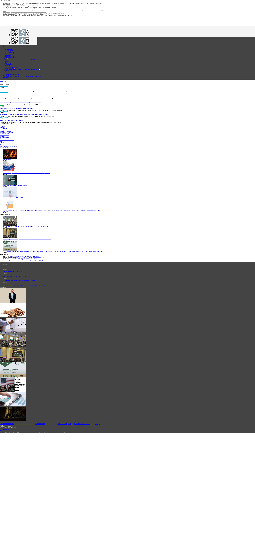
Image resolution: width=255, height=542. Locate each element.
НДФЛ (54, 424)
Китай (18, 424)
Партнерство (6, 75)
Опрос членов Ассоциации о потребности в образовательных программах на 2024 (22, 69)
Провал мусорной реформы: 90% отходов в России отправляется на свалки (30, 257)
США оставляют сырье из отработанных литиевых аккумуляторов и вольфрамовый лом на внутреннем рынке (24, 12)
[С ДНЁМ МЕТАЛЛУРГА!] (10, 158)
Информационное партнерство (11, 57)
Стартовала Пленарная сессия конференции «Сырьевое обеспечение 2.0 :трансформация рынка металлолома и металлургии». (28, 8)
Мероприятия (6, 65)
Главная (1, 81)
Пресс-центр (6, 47)
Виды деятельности (9, 64)
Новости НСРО (8, 55)
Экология (2, 105)
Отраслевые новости (9, 56)
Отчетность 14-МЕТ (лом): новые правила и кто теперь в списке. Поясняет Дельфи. (19, 6)
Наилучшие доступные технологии (12, 74)
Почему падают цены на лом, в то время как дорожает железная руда (23, 258)
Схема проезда (3, 430)
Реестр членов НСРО (8, 63)
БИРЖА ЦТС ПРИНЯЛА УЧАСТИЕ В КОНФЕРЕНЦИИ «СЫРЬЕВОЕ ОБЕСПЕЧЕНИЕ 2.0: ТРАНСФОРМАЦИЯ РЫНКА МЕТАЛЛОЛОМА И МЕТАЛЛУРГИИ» (30, 7)
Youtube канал (11, 52)
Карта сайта (2, 141)
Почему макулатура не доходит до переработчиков (12, 120)
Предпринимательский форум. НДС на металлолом (20, 259)
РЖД (57, 424)
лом (69, 424)
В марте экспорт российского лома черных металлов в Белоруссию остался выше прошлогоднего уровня (24, 114)
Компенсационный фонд (5, 133)
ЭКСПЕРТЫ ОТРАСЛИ (10, 68)
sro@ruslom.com (6, 429)
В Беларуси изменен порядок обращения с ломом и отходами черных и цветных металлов (20, 102)
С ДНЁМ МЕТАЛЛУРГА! (7, 159)
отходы (72, 424)
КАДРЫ (4, 62)
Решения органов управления (6, 132)
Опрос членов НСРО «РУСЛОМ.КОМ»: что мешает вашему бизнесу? (15, 185)
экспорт (97, 424)
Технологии (6, 73)
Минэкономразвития (48, 424)
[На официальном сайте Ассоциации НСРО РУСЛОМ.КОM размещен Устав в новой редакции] (10, 196)
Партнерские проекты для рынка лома (8, 146)
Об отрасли (2, 126)
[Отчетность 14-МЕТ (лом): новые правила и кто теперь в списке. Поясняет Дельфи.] (13, 331)
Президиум (2, 127)
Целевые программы (4, 138)
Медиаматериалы (8, 49)
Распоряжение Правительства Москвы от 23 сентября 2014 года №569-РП (28, 260)
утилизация (92, 424)
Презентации (10, 50)
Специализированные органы (6, 131)
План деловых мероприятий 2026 (12, 67)
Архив (6, 71)
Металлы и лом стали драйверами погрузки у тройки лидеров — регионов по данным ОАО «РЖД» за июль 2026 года (26, 14)
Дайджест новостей (9, 53)
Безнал (5, 58)
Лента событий (8, 70)
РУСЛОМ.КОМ (62, 424)
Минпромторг (40, 424)
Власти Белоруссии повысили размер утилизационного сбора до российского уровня (19, 96)
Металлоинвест (27, 424)
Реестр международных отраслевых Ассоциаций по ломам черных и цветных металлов (23, 76)
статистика (86, 424)
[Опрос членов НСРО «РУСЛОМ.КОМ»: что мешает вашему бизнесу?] (10, 184)
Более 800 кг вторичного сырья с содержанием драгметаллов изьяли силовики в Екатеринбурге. (22, 5)
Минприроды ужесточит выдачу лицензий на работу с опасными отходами (24, 256)
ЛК (3, 46)
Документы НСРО (4, 136)
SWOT (6, 61)
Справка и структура (4, 125)
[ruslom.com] (18, 36)
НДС (52, 424)
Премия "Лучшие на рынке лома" (7, 140)
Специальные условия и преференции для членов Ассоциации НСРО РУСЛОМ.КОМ (22, 59)
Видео (9, 51)
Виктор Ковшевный (7, 424)
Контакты (5, 77)
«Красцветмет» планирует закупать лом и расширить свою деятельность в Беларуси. (19, 89)
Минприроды (32, 424)
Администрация (3, 128)
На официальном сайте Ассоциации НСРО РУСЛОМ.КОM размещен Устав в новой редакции (20, 197)
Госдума (15, 424)
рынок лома (78, 424)
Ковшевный (21, 424)
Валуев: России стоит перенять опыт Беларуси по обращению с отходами (17, 108)
